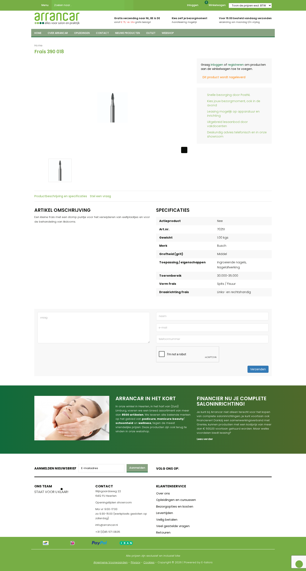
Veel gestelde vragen (173, 526)
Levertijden (164, 513)
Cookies (148, 562)
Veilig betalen (166, 519)
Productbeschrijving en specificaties (60, 196)
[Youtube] (190, 467)
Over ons (163, 493)
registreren (236, 65)
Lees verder (205, 439)
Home (38, 45)
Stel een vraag (100, 196)
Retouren (163, 532)
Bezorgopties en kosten (174, 506)
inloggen (217, 65)
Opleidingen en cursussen (176, 500)
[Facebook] (183, 467)
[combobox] (88, 5)
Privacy (135, 562)
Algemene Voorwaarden (110, 562)
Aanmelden (137, 468)
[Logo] (57, 17)
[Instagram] (198, 467)
